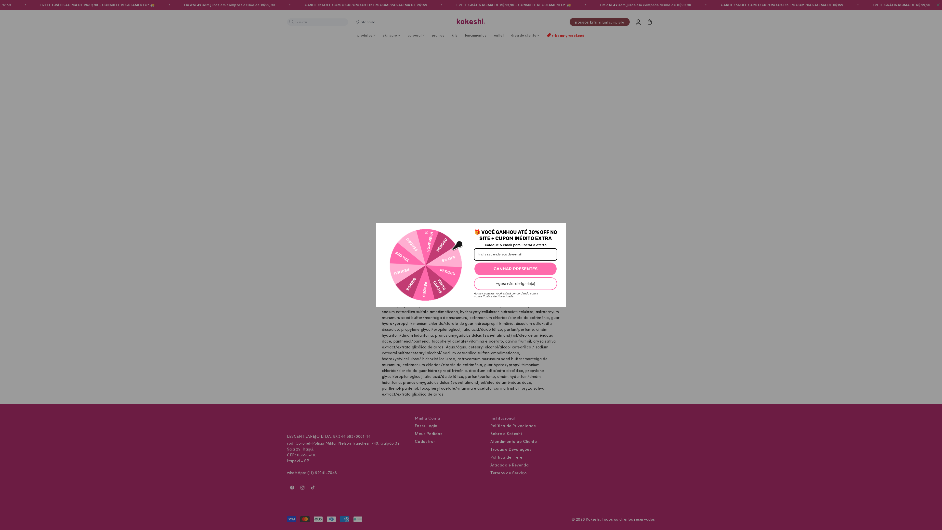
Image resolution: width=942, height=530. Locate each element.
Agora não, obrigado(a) (515, 283)
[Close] (560, 229)
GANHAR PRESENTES (515, 268)
